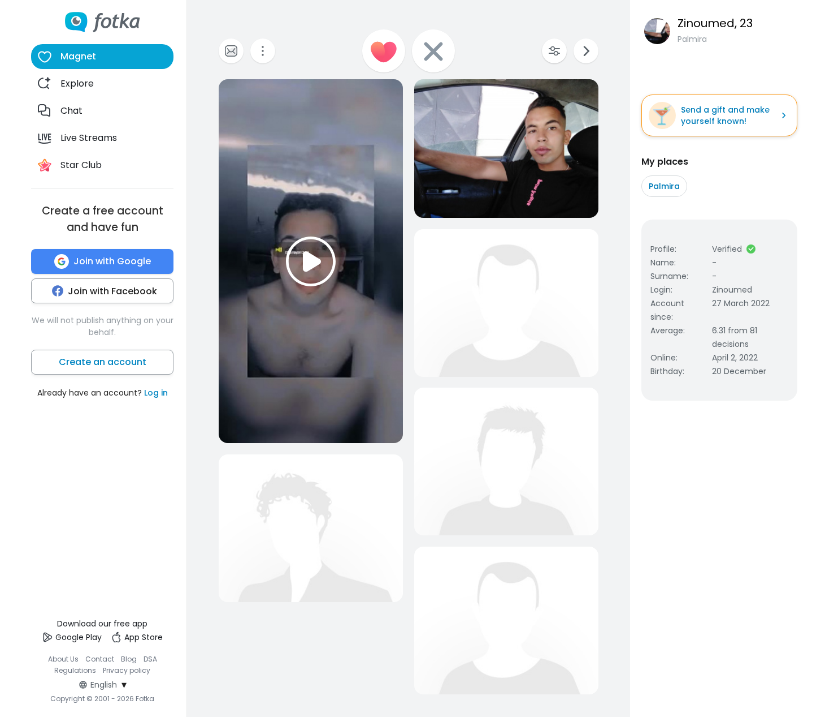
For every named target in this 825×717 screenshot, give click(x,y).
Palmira (664, 186)
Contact (99, 659)
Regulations (75, 670)
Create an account (102, 361)
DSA (150, 659)
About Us (63, 659)
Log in (156, 392)
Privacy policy (126, 670)
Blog (129, 659)
